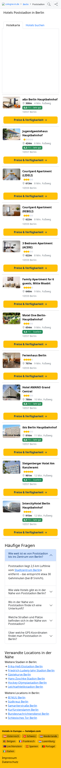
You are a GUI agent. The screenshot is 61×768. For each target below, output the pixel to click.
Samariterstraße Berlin (22, 705)
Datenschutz (10, 762)
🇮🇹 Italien (8, 751)
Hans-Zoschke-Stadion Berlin (26, 678)
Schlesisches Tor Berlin (22, 718)
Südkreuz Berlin (18, 701)
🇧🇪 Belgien (9, 741)
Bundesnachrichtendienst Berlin (28, 714)
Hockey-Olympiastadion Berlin (27, 682)
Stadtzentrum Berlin (27, 570)
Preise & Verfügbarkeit (30, 120)
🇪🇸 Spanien (32, 746)
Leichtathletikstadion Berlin (25, 687)
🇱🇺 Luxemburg (47, 741)
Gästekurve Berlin (19, 674)
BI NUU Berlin (16, 697)
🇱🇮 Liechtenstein (12, 746)
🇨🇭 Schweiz (29, 736)
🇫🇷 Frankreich (27, 741)
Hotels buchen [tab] (35, 25)
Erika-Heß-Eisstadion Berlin (25, 666)
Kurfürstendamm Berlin (23, 710)
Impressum (9, 758)
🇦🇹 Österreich (11, 736)
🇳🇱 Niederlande (48, 736)
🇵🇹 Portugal (48, 746)
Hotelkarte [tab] (13, 25)
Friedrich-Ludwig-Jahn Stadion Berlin (31, 670)
